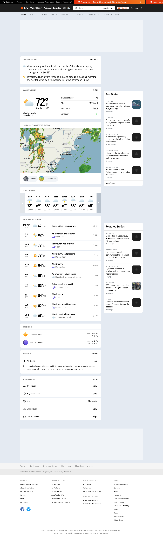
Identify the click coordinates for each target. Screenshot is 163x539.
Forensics (40, 2)
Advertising (49, 2)
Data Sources (103, 533)
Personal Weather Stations (60, 502)
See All (95, 380)
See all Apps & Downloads (92, 492)
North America (36, 466)
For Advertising (56, 492)
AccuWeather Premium (90, 500)
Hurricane (117, 495)
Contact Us (24, 502)
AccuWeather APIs (57, 495)
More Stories (110, 183)
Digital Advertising (26, 492)
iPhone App (87, 485)
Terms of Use (58, 533)
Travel (116, 513)
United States (51, 466)
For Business (8, 2)
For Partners (55, 488)
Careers (22, 495)
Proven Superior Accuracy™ (29, 485)
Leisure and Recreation (122, 499)
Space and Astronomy (121, 506)
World (22, 466)
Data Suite (30, 2)
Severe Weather (119, 502)
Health (116, 492)
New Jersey (66, 466)
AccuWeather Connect (58, 499)
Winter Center (118, 520)
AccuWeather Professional (92, 504)
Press (22, 499)
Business (117, 488)
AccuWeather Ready (121, 485)
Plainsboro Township (84, 466)
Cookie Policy (79, 533)
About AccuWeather (27, 488)
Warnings (20, 2)
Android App (87, 488)
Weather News (119, 517)
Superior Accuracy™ (64, 2)
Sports (116, 509)
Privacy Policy (69, 533)
